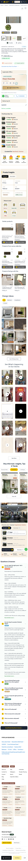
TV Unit (5, 303)
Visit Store (17, 858)
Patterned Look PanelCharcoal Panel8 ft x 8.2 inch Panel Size (13, 752)
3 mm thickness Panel (12, 744)
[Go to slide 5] (24, 38)
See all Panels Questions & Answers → (14, 728)
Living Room (17, 300)
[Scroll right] (26, 483)
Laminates (21, 769)
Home (2, 5)
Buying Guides (4, 469)
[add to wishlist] (25, 8)
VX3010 (4, 744)
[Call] (22, 2)
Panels (6, 5)
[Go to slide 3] (14, 38)
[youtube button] (8, 839)
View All (14, 496)
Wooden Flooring (23, 772)
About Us (4, 769)
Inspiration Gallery (14, 776)
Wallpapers (12, 772)
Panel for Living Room (7, 747)
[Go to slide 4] (19, 38)
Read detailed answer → (10, 617)
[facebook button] (11, 839)
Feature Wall (17, 747)
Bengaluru (6, 528)
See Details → (10, 794)
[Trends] (13, 2)
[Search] (24, 1)
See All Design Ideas (14, 359)
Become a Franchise (7, 842)
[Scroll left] (2, 483)
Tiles (11, 769)
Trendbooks (14, 469)
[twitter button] (6, 839)
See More (14, 458)
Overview (5, 176)
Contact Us (4, 772)
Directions (9, 119)
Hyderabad (16, 528)
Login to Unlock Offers (15, 87)
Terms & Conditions (9, 848)
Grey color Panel (6, 741)
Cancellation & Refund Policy (8, 850)
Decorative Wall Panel (17, 741)
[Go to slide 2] (9, 38)
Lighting (19, 43)
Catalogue (22, 469)
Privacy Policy (18, 848)
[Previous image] (2, 513)
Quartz (11, 774)
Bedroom (9, 300)
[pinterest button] (13, 839)
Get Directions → (5, 794)
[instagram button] (4, 839)
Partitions (20, 749)
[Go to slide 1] (3, 38)
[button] (2, 1)
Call (12, 834)
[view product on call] (25, 858)
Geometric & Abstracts (14, 5)
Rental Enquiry (17, 842)
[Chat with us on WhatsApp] (26, 549)
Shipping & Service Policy (20, 850)
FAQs (3, 779)
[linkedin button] (2, 839)
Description (12, 176)
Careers (3, 774)
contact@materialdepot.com (9, 837)
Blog (3, 776)
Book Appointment (6, 549)
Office (14, 749)
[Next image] (25, 513)
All (4, 300)
